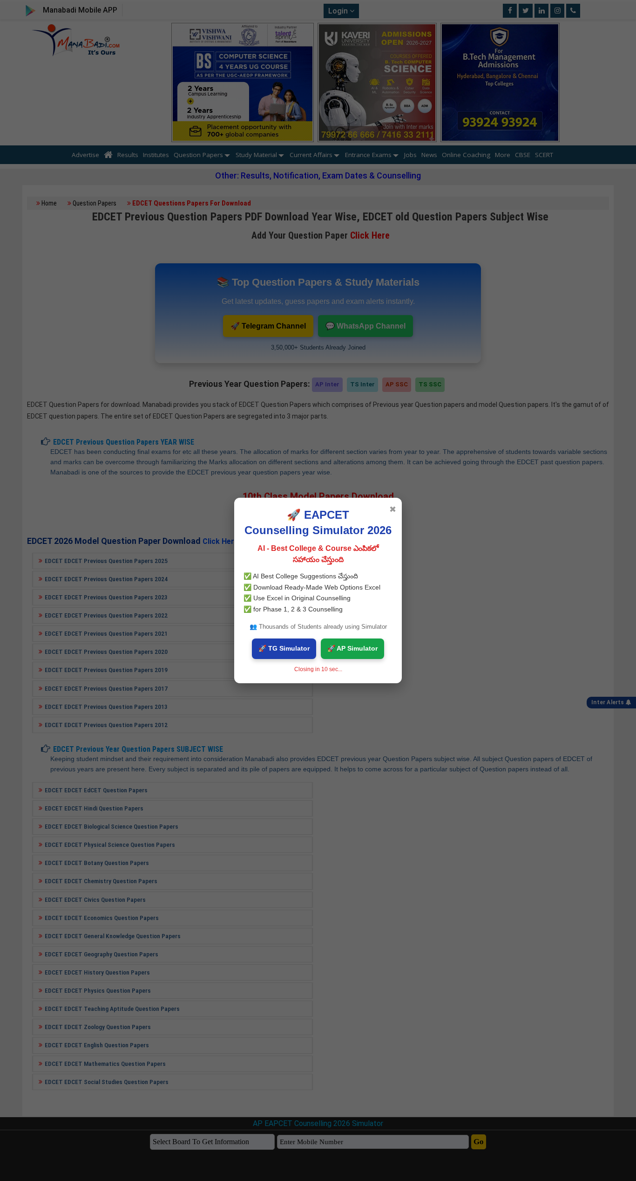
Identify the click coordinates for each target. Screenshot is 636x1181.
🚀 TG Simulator (284, 648)
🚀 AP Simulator (352, 648)
